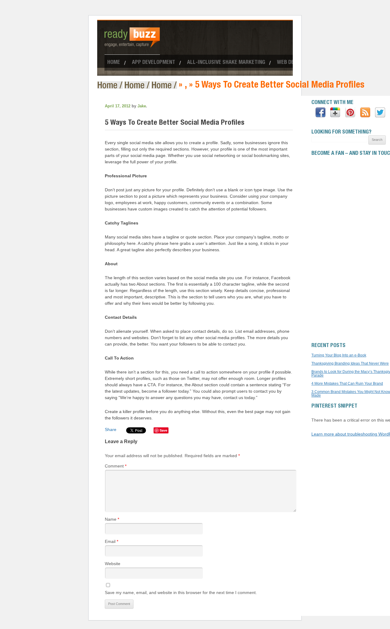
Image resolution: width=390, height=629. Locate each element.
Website (112, 563)
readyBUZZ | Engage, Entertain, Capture (110, 85)
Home (113, 62)
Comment (115, 466)
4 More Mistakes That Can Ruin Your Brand (347, 383)
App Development (153, 62)
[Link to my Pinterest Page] (350, 112)
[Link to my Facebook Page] (320, 112)
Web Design (291, 62)
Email (111, 541)
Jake (141, 106)
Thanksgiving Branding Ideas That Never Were (350, 363)
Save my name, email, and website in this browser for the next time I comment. (181, 592)
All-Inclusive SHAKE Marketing (226, 62)
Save (163, 430)
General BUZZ (165, 85)
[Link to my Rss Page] (365, 112)
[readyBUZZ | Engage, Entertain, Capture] (132, 45)
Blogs (137, 85)
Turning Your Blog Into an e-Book (338, 355)
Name (112, 519)
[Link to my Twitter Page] (380, 112)
